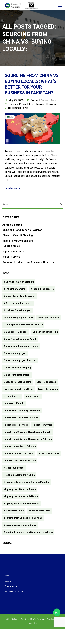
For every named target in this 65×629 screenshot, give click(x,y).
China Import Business (16, 332)
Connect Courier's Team (44, 100)
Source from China (14, 510)
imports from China (48, 453)
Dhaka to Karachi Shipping (18, 240)
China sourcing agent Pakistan (20, 360)
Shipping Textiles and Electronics (21, 503)
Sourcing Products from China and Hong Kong (28, 532)
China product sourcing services (21, 346)
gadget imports (12, 396)
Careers (8, 581)
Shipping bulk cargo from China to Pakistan (27, 482)
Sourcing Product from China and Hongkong (33, 104)
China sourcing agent (15, 353)
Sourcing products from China (20, 525)
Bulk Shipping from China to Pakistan (23, 324)
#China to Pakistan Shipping (19, 281)
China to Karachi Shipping (17, 235)
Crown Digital (33, 623)
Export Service (11, 246)
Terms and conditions (14, 591)
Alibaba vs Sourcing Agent (17, 310)
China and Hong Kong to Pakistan (22, 230)
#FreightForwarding (14, 289)
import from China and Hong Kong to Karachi (27, 432)
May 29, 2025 (16, 100)
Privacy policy (11, 586)
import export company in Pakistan (22, 410)
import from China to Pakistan (20, 446)
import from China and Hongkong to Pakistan (28, 439)
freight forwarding (48, 389)
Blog (7, 575)
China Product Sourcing (45, 332)
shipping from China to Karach (20, 489)
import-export (33, 396)
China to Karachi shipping (17, 367)
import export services (16, 425)
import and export (13, 251)
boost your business (48, 317)
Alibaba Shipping (12, 224)
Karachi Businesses (14, 468)
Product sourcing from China (19, 475)
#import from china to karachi (20, 296)
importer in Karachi (14, 403)
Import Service (11, 256)
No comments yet (18, 107)
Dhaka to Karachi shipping (17, 382)
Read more (11, 188)
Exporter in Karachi (46, 382)
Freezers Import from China (18, 389)
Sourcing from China (39, 510)
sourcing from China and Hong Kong (23, 518)
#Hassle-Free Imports (42, 289)
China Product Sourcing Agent (20, 339)
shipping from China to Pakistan (21, 496)
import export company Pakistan (21, 417)
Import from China (42, 425)
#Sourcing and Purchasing (18, 303)
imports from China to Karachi (20, 460)
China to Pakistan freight (17, 374)
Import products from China (18, 453)
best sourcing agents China (18, 317)
